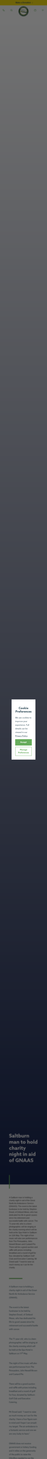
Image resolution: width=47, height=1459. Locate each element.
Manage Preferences (23, 751)
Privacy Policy (21, 736)
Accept (23, 742)
